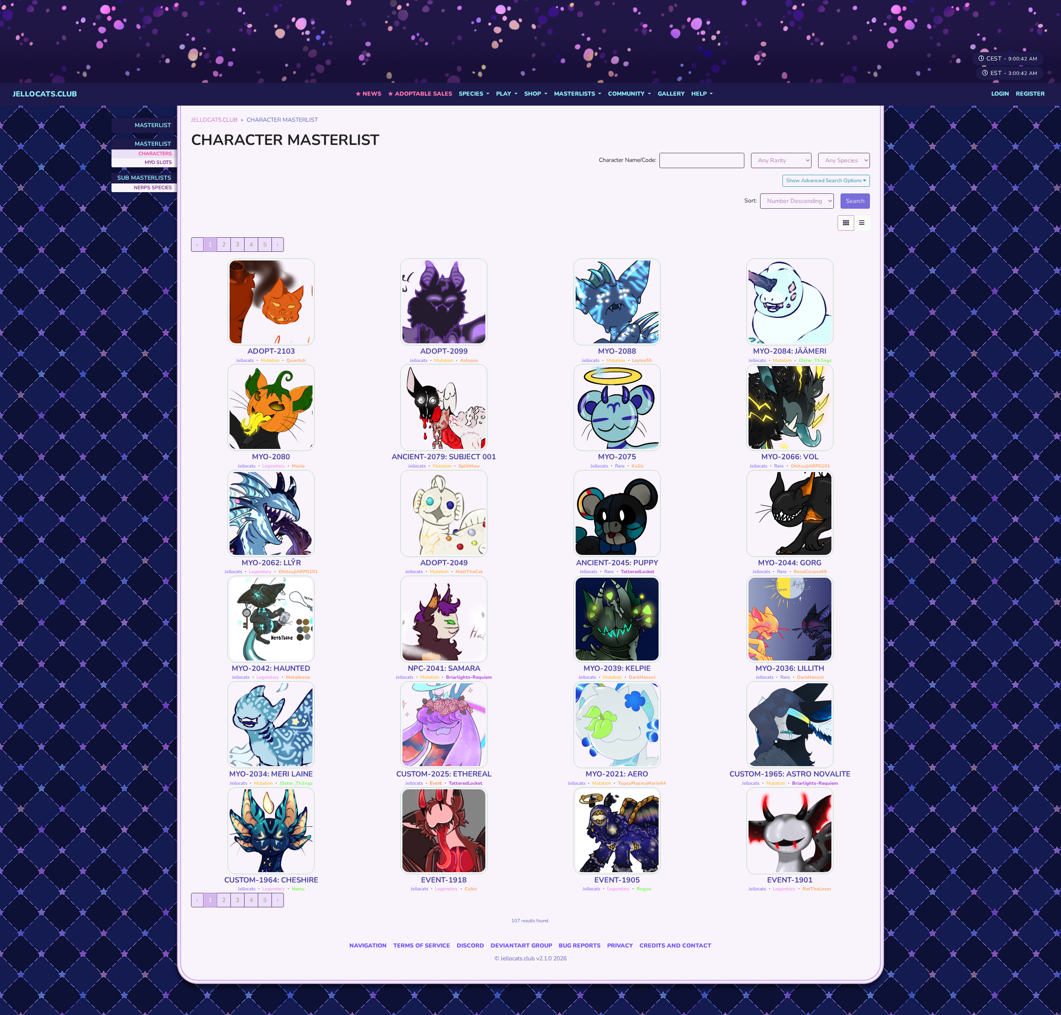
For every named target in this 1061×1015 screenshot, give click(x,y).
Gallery (671, 94)
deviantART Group (521, 946)
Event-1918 (444, 880)
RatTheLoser (816, 889)
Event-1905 (617, 880)
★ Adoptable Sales (420, 94)
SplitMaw (469, 466)
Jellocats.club (45, 94)
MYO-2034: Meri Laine (271, 774)
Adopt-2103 (271, 351)
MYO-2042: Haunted (271, 668)
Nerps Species (153, 187)
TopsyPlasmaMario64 (642, 783)
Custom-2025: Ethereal (444, 774)
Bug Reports (580, 946)
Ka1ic (638, 466)
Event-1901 (790, 880)
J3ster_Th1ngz (815, 360)
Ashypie (469, 360)
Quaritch (296, 360)
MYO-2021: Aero (617, 774)
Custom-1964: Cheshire (271, 880)
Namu (298, 889)
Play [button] (504, 94)
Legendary (273, 466)
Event (436, 783)
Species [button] (472, 94)
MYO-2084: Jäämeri (789, 351)
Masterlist (153, 125)
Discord (470, 946)
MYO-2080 (271, 457)
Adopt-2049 (444, 563)
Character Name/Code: (627, 160)
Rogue (644, 889)
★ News (368, 94)
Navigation (368, 946)
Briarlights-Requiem (469, 677)
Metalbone (298, 677)
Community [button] (627, 94)
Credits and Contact (675, 946)
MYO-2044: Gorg (789, 563)
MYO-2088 (617, 351)
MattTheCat (469, 572)
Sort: (750, 201)
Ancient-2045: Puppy (617, 563)
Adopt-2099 (444, 351)
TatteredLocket (637, 572)
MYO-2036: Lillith (790, 668)
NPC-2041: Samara (444, 668)
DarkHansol (642, 677)
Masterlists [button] (575, 94)
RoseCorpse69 (810, 572)
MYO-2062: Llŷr (271, 563)
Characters (155, 153)
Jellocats (245, 360)
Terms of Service (421, 946)
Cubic (471, 889)
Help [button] (699, 94)
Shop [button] (533, 94)
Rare (620, 466)
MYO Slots (158, 162)
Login (1000, 94)
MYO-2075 (617, 457)
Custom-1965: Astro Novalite (789, 774)
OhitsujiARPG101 (810, 466)
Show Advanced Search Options (824, 180)
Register (1030, 94)
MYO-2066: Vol (790, 457)
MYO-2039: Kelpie (617, 668)
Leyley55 (642, 360)
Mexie (298, 466)
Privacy (620, 946)
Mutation (270, 360)
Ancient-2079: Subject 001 (444, 457)
